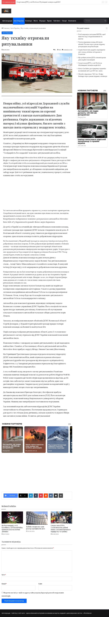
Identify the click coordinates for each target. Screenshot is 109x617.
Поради (42, 21)
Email (4, 584)
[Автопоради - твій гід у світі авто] (6, 11)
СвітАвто (56, 21)
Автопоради (7, 21)
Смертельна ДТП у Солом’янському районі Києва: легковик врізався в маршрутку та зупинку (61, 529)
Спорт (64, 21)
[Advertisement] (37, 193)
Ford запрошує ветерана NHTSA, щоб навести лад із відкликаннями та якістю (91, 36)
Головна (6, 28)
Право (49, 21)
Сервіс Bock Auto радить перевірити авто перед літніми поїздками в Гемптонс (91, 52)
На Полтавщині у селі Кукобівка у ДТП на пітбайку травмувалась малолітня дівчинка (12, 529)
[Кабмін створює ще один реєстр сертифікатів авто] (37, 518)
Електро (28, 21)
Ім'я (4, 575)
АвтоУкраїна (19, 21)
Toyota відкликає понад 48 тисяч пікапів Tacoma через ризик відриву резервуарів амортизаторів (91, 44)
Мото (36, 21)
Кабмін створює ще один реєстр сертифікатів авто (35, 528)
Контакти (72, 21)
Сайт (40, 584)
